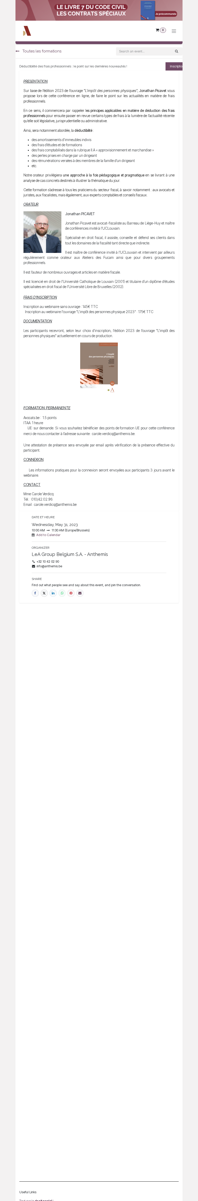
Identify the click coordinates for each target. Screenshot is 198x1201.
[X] (44, 593)
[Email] (80, 593)
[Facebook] (35, 593)
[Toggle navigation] (174, 31)
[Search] (177, 51)
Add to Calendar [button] (48, 535)
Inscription (177, 66)
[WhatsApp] (62, 593)
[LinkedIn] (53, 593)
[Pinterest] (71, 593)
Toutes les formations (41, 51)
